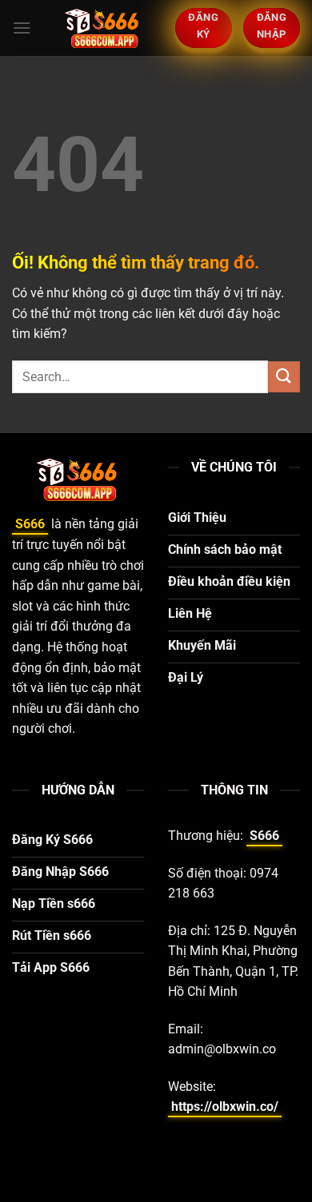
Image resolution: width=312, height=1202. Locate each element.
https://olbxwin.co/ (224, 1106)
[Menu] (21, 27)
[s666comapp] (103, 27)
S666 (30, 523)
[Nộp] (284, 376)
